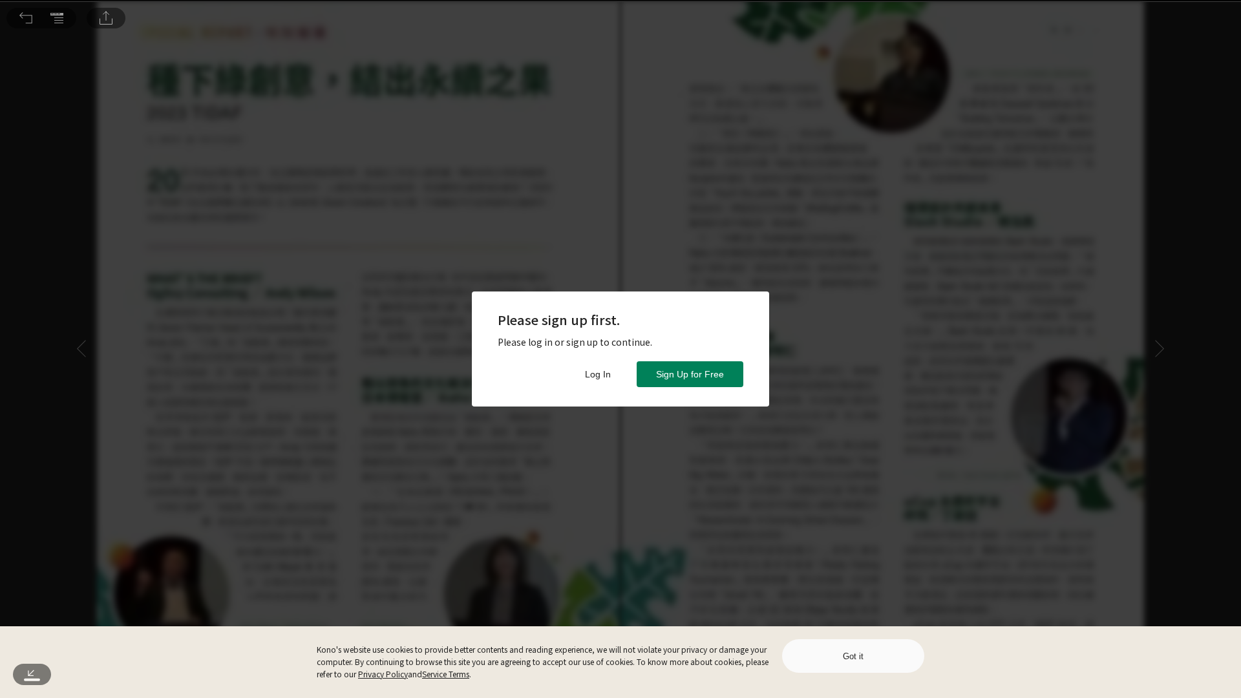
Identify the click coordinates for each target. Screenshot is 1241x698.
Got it (853, 656)
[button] (25, 18)
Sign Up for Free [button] (690, 374)
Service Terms (445, 673)
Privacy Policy (383, 673)
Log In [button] (598, 374)
